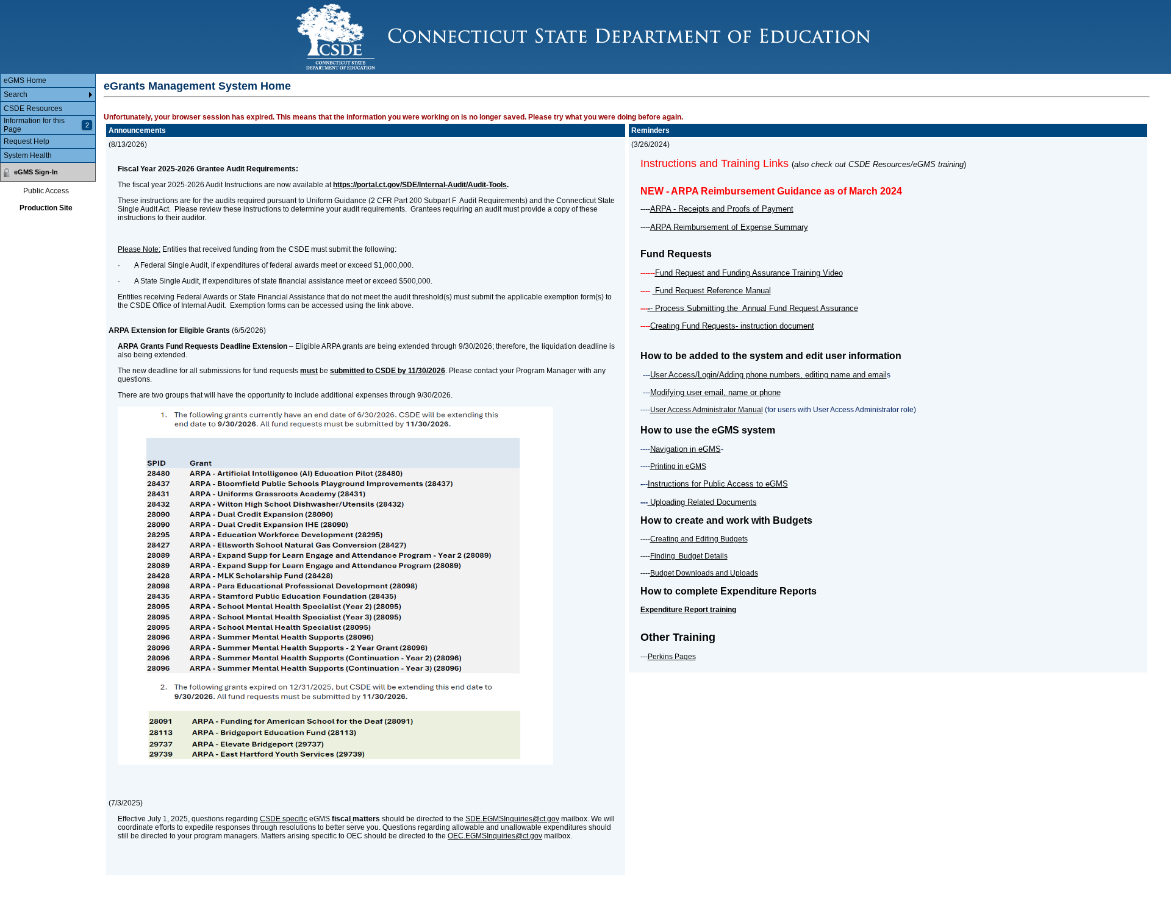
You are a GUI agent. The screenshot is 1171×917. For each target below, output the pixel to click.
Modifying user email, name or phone (715, 392)
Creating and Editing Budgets (699, 539)
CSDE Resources (33, 108)
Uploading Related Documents (702, 502)
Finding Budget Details (689, 556)
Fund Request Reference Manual (712, 290)
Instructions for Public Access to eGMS (718, 483)
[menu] (48, 118)
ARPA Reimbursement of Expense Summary (729, 227)
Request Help (26, 141)
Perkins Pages (672, 656)
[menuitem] (48, 81)
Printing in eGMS (678, 466)
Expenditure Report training (688, 609)
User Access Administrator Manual (706, 409)
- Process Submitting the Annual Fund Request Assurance (754, 308)
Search (15, 94)
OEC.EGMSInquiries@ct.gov (495, 836)
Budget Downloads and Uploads (704, 573)
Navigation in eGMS (685, 449)
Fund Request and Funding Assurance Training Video (749, 272)
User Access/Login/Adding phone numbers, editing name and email (768, 374)
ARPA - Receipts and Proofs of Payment (721, 208)
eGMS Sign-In (36, 172)
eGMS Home (25, 80)
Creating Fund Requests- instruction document (732, 325)
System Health (28, 155)
